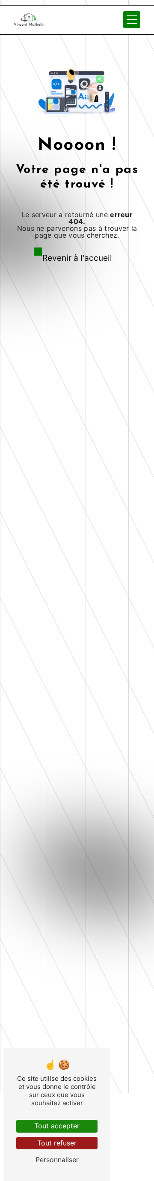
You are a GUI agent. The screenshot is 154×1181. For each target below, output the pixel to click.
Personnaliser (57, 1159)
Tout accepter (57, 1125)
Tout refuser (57, 1143)
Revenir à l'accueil (77, 258)
